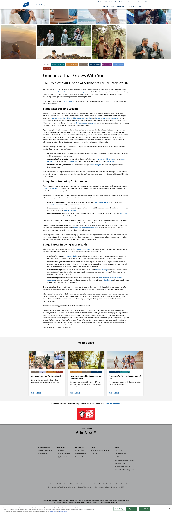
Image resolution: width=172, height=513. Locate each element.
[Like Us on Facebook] (77, 432)
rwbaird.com (146, 2)
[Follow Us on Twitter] (86, 432)
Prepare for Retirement (63, 454)
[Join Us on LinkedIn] (81, 432)
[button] (147, 6)
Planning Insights (80, 454)
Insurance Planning (95, 64)
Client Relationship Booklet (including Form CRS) (109, 487)
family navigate (96, 165)
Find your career (113, 403)
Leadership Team (120, 463)
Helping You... (121, 6)
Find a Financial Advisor (125, 2)
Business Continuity (122, 484)
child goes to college (101, 202)
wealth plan (68, 101)
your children (110, 161)
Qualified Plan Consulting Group (124, 470)
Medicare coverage (101, 270)
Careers (93, 447)
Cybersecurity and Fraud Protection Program (61, 487)
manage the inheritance (55, 205)
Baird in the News (80, 457)
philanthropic (107, 280)
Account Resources (120, 454)
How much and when (70, 256)
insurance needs (73, 161)
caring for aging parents (51, 188)
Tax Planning (47, 68)
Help (45, 484)
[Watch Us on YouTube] (90, 432)
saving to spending (83, 249)
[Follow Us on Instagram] (95, 432)
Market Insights (79, 450)
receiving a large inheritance (52, 92)
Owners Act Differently (45, 450)
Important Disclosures (81, 502)
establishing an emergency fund (81, 118)
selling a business (68, 92)
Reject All (131, 508)
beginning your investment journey (107, 118)
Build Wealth (60, 450)
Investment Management (58, 64)
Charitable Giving (106, 64)
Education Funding (118, 64)
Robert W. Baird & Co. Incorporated (57, 500)
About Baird (118, 450)
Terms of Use (92, 484)
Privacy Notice (80, 484)
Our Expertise (132, 6)
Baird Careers (94, 454)
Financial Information (105, 484)
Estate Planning (84, 64)
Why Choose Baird (108, 6)
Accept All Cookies (144, 508)
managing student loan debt (60, 118)
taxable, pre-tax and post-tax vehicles (85, 228)
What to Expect (42, 454)
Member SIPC (113, 502)
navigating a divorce (83, 92)
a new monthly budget (106, 159)
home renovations (70, 210)
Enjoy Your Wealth (62, 457)
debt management (82, 123)
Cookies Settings (119, 508)
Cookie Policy (53, 511)
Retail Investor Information (123, 466)
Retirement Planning (72, 64)
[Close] (169, 509)
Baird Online (137, 2)
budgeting (92, 123)
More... (141, 6)
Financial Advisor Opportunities (100, 450)
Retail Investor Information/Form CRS (107, 2)
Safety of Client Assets (84, 487)
